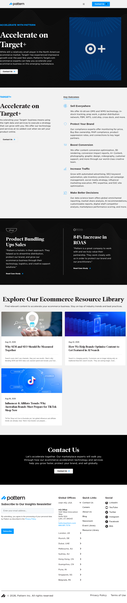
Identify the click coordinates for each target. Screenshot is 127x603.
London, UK (64, 533)
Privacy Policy (30, 519)
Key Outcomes (71, 97)
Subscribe (7, 531)
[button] (83, 4)
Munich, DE (63, 538)
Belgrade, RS (64, 580)
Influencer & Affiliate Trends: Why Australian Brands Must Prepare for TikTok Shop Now (31, 407)
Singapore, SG (65, 575)
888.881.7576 (64, 525)
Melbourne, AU (65, 549)
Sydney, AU (64, 554)
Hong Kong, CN (66, 559)
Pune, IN (62, 569)
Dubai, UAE (64, 543)
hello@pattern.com (67, 523)
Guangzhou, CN (66, 564)
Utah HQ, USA (65, 503)
